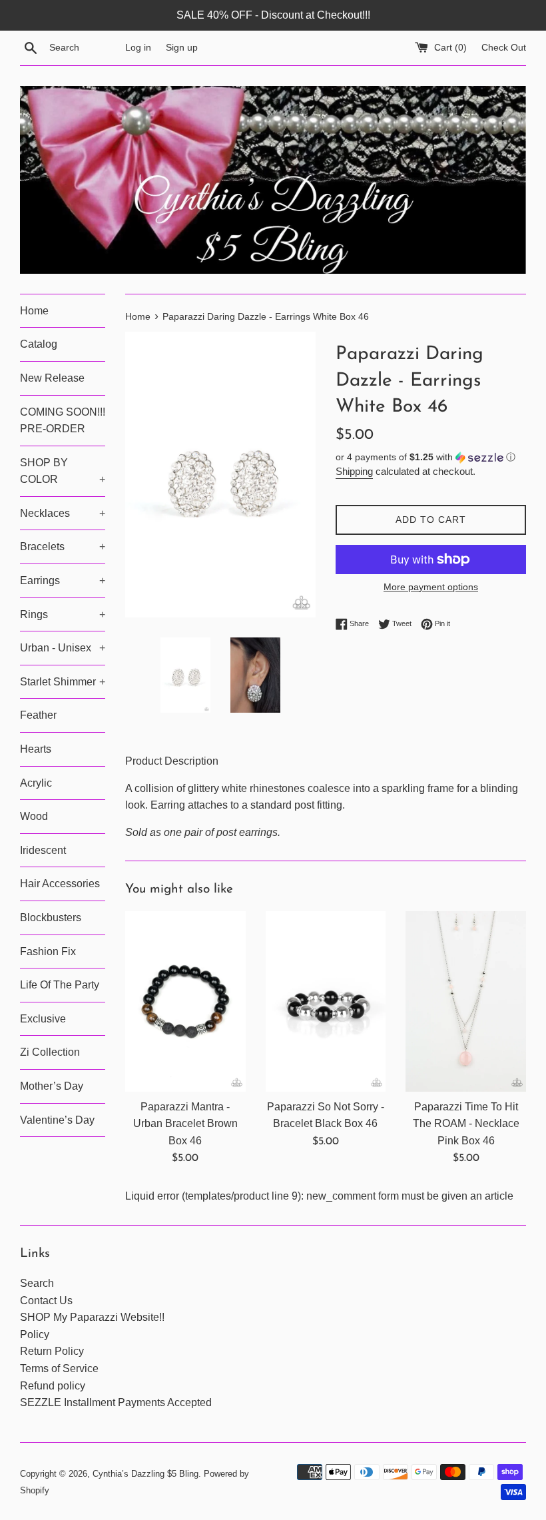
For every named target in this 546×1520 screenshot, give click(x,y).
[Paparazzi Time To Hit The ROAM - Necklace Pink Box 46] (466, 1001)
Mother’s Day (51, 1086)
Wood (34, 816)
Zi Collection (50, 1052)
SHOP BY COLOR (62, 471)
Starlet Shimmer (62, 681)
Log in (138, 47)
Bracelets (62, 546)
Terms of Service (59, 1368)
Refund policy (52, 1385)
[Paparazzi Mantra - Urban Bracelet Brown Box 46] (185, 1001)
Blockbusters (50, 917)
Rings (62, 614)
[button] (431, 457)
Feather (38, 715)
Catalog (38, 344)
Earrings (62, 580)
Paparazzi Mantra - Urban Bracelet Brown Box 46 (185, 1123)
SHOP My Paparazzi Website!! (92, 1317)
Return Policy (52, 1351)
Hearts (35, 749)
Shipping (354, 471)
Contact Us (46, 1300)
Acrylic (36, 783)
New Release (52, 378)
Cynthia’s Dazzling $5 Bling (145, 1474)
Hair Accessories (60, 883)
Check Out (503, 47)
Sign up (182, 47)
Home (34, 310)
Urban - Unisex (62, 647)
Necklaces (62, 513)
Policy (34, 1334)
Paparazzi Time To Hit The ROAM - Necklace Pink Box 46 (466, 1123)
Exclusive (43, 1018)
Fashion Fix (48, 951)
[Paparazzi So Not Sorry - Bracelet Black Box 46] (326, 1001)
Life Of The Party (59, 984)
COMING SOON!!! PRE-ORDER (62, 420)
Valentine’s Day (57, 1120)
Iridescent (43, 850)
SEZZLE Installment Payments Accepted (116, 1402)
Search (37, 1283)
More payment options (431, 586)
